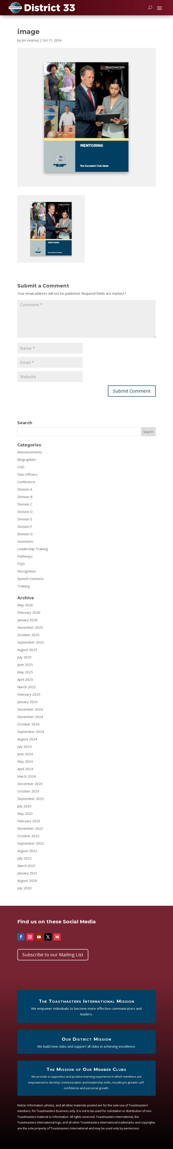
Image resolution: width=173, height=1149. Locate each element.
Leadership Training (32, 549)
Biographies (26, 459)
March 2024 (26, 776)
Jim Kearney (30, 40)
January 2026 (27, 620)
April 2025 (25, 679)
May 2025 (25, 672)
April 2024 (25, 769)
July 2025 (24, 657)
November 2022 (30, 828)
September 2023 (30, 798)
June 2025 (25, 664)
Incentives (25, 541)
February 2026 (28, 612)
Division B (24, 496)
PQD (21, 563)
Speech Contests (30, 578)
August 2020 (27, 880)
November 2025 (30, 627)
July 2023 (24, 806)
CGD (20, 467)
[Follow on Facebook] (21, 937)
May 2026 (25, 605)
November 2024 (30, 716)
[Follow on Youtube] (39, 937)
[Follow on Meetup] (57, 937)
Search (148, 432)
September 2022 (30, 843)
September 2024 (30, 731)
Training (23, 586)
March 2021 (26, 865)
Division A (24, 489)
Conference (26, 482)
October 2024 (28, 724)
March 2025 (26, 687)
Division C (24, 504)
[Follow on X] (48, 937)
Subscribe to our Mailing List (52, 955)
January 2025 (27, 702)
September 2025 (30, 642)
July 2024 (24, 746)
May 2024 (25, 761)
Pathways (25, 556)
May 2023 (25, 813)
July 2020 (24, 888)
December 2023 (30, 783)
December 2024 (30, 709)
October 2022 (28, 836)
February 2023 (28, 821)
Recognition (26, 571)
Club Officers (27, 474)
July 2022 (24, 858)
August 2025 (27, 649)
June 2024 (25, 754)
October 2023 (28, 791)
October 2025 (28, 634)
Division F (24, 526)
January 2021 (27, 873)
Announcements (29, 452)
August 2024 (27, 739)
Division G (25, 534)
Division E (24, 519)
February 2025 (28, 694)
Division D (25, 511)
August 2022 (27, 850)
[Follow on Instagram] (30, 937)
